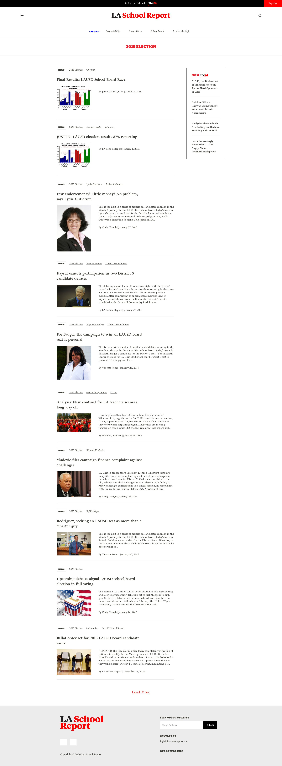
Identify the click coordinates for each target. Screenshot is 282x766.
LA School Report (141, 14)
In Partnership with (136, 3)
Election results (93, 127)
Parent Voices (135, 31)
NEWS (61, 70)
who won (90, 69)
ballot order (92, 628)
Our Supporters (171, 751)
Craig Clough (109, 227)
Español (272, 3)
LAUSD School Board (116, 263)
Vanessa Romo (110, 367)
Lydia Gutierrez (94, 184)
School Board (157, 31)
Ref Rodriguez (93, 511)
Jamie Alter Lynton (113, 91)
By (100, 91)
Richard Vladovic (114, 184)
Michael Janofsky (111, 435)
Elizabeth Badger (95, 324)
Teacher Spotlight (181, 31)
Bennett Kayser (94, 263)
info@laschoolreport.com (174, 741)
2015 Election (76, 69)
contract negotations (96, 392)
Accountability (113, 31)
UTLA (113, 392)
